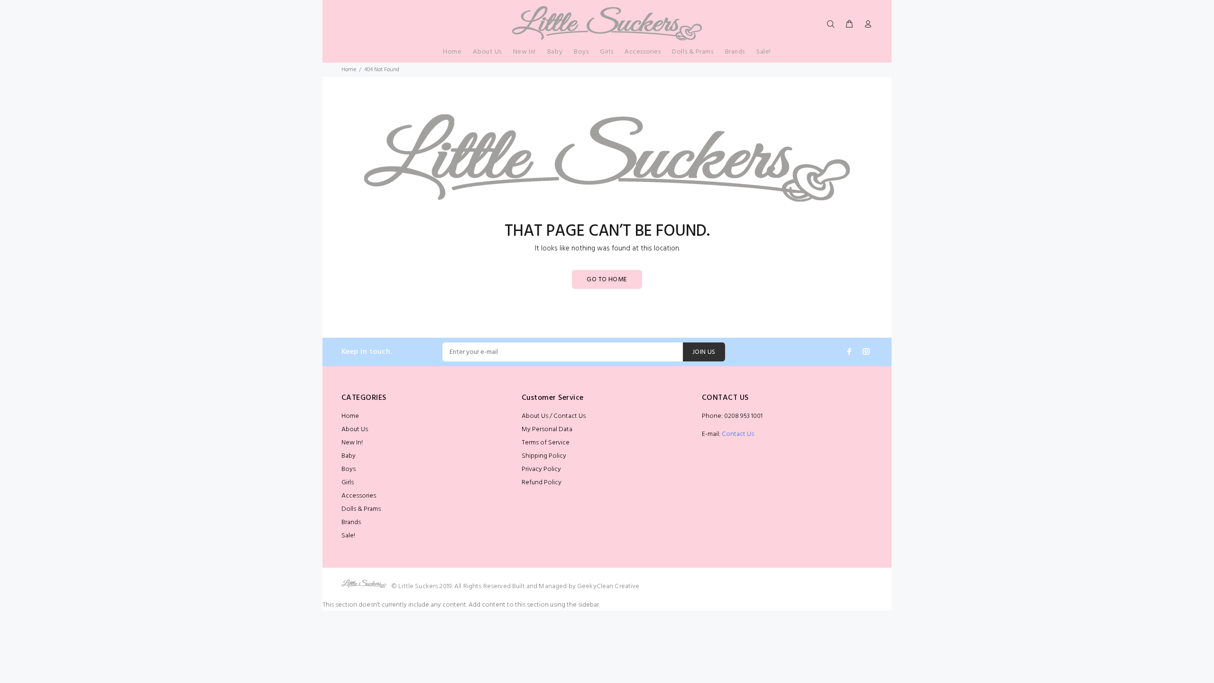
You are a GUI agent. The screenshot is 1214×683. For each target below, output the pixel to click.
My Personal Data (547, 429)
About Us (354, 429)
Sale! (348, 535)
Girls (347, 482)
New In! (352, 442)
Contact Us (738, 434)
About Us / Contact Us (554, 416)
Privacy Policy (541, 469)
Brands (351, 522)
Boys (348, 469)
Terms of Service (546, 442)
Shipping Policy (544, 456)
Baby (348, 456)
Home (348, 69)
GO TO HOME (607, 279)
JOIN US (704, 352)
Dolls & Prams (361, 509)
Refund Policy (541, 482)
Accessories (358, 495)
